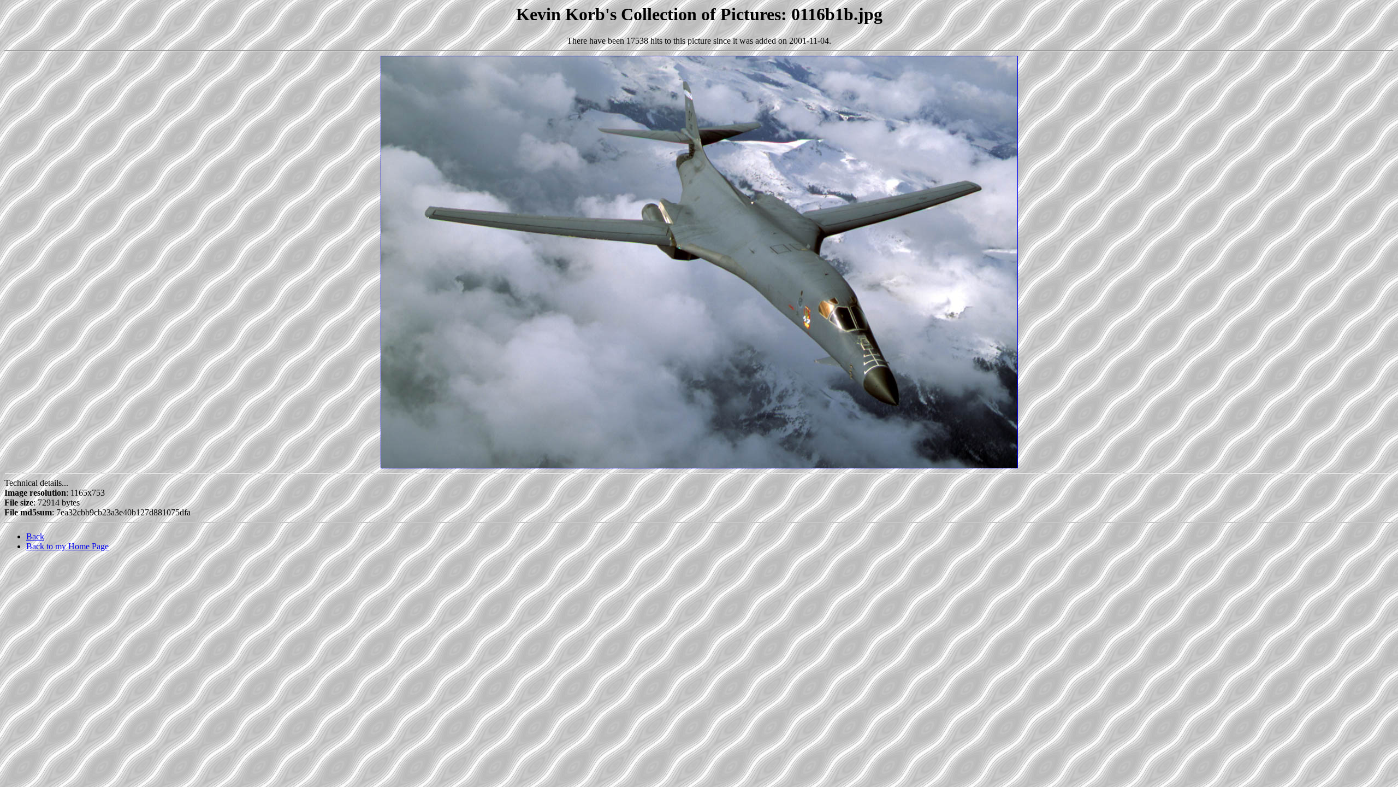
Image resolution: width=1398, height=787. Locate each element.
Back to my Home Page (67, 546)
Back (35, 536)
